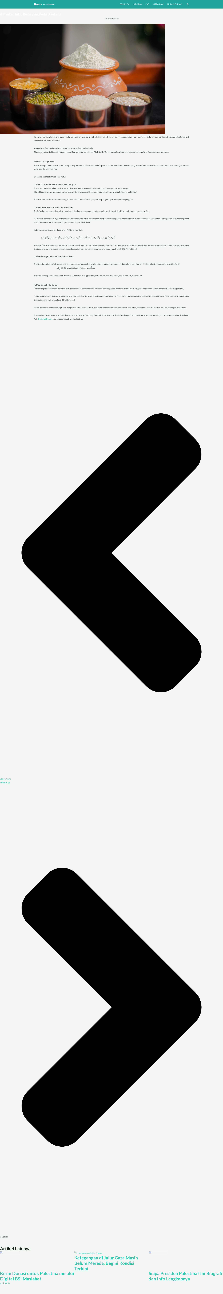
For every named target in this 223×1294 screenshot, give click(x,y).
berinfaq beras (44, 319)
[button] (188, 4)
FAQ (147, 4)
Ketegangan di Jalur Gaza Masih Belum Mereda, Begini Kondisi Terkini (106, 1263)
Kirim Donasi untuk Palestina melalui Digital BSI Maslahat (37, 1276)
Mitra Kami (158, 4)
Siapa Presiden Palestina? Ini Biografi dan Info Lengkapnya (185, 1276)
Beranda (124, 4)
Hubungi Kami (174, 4)
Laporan (137, 4)
